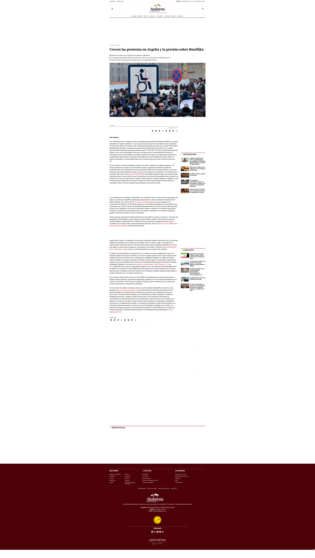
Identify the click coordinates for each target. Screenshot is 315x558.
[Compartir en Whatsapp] (176, 130)
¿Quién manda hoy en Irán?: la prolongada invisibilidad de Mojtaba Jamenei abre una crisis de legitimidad (197, 161)
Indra (176, 480)
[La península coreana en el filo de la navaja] (185, 279)
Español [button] (113, 1)
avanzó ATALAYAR (135, 174)
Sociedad (127, 478)
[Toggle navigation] (112, 8)
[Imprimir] (156, 130)
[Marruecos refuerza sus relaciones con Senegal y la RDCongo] (185, 168)
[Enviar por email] (152, 130)
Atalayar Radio (146, 478)
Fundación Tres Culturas (181, 476)
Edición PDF (145, 474)
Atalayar (112, 45)
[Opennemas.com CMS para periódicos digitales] (157, 541)
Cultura (112, 478)
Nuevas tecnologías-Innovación (130, 483)
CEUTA (192, 1)
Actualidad (128, 476)
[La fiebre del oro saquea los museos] (185, 175)
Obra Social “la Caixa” (180, 474)
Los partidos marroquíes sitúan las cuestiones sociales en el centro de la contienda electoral (140, 58)
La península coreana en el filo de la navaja (197, 278)
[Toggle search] (202, 8)
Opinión (111, 482)
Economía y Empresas (115, 474)
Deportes (127, 480)
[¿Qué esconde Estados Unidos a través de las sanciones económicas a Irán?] (185, 255)
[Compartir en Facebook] (159, 130)
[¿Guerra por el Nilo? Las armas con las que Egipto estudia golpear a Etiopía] (185, 262)
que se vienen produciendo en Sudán (129, 290)
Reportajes (112, 480)
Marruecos (112, 476)
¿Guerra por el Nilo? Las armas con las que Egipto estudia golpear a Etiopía (197, 263)
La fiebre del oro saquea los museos (197, 174)
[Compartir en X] (163, 130)
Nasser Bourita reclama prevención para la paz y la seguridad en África (134, 60)
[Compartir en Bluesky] (166, 130)
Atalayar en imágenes (148, 482)
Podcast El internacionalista (150, 480)
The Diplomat (178, 482)
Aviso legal (174, 488)
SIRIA (203, 1)
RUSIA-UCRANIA (197, 1)
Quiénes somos (142, 488)
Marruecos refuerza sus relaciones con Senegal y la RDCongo (130, 55)
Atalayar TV (145, 476)
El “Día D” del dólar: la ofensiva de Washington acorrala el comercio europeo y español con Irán (197, 287)
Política (118, 45)
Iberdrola (177, 478)
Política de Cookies (152, 488)
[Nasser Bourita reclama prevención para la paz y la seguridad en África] (185, 191)
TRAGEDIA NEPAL (186, 1)
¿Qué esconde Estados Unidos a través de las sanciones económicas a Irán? (197, 256)
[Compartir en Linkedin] (173, 130)
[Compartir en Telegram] (170, 130)
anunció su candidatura (143, 202)
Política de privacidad (164, 488)
